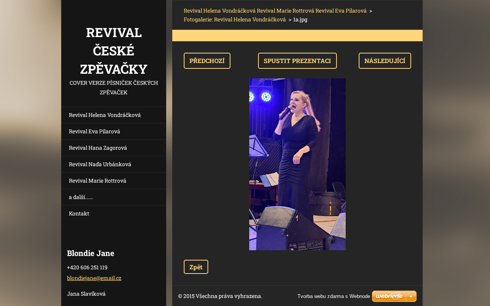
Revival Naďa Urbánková (100, 164)
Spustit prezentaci (297, 61)
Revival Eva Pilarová (94, 131)
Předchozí (207, 61)
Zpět (196, 267)
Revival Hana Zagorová (98, 147)
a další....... (81, 197)
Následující (384, 61)
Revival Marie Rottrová (97, 180)
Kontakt (79, 213)
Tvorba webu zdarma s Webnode (333, 296)
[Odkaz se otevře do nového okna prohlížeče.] (297, 164)
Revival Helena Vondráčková (105, 114)
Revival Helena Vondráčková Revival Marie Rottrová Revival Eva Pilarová (275, 10)
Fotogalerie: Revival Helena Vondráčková (235, 19)
